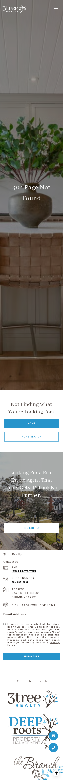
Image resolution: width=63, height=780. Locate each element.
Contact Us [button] (32, 528)
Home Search (31, 436)
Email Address (15, 614)
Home (32, 423)
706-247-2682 (20, 582)
